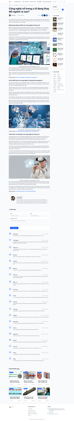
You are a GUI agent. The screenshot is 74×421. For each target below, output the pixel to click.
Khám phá (54, 85)
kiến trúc (59, 76)
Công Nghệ (39, 1)
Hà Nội (54, 87)
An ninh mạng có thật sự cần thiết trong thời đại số (25, 191)
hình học (59, 89)
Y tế (62, 89)
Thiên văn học (59, 78)
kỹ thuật (58, 87)
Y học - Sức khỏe (25, 1)
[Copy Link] (49, 15)
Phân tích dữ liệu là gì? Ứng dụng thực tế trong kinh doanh (27, 131)
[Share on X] (44, 15)
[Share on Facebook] (42, 15)
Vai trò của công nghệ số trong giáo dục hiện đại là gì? (26, 77)
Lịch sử (54, 78)
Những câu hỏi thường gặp (32, 413)
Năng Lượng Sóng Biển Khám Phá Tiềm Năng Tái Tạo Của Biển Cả (15, 398)
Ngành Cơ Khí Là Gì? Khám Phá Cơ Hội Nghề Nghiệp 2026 (15, 382)
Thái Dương (19, 197)
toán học (54, 74)
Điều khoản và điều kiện (32, 412)
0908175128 (51, 412)
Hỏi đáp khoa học (17, 1)
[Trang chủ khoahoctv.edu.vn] (11, 1)
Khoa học (54, 76)
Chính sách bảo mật (31, 410)
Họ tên (11, 213)
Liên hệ (29, 415)
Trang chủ (10, 5)
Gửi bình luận (14, 227)
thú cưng (54, 91)
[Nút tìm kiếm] (64, 1)
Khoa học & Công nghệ (46, 1)
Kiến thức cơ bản (60, 85)
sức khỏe (54, 89)
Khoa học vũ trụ (33, 1)
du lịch (59, 74)
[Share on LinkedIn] (47, 15)
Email (31, 213)
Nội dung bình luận (13, 218)
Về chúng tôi (30, 408)
